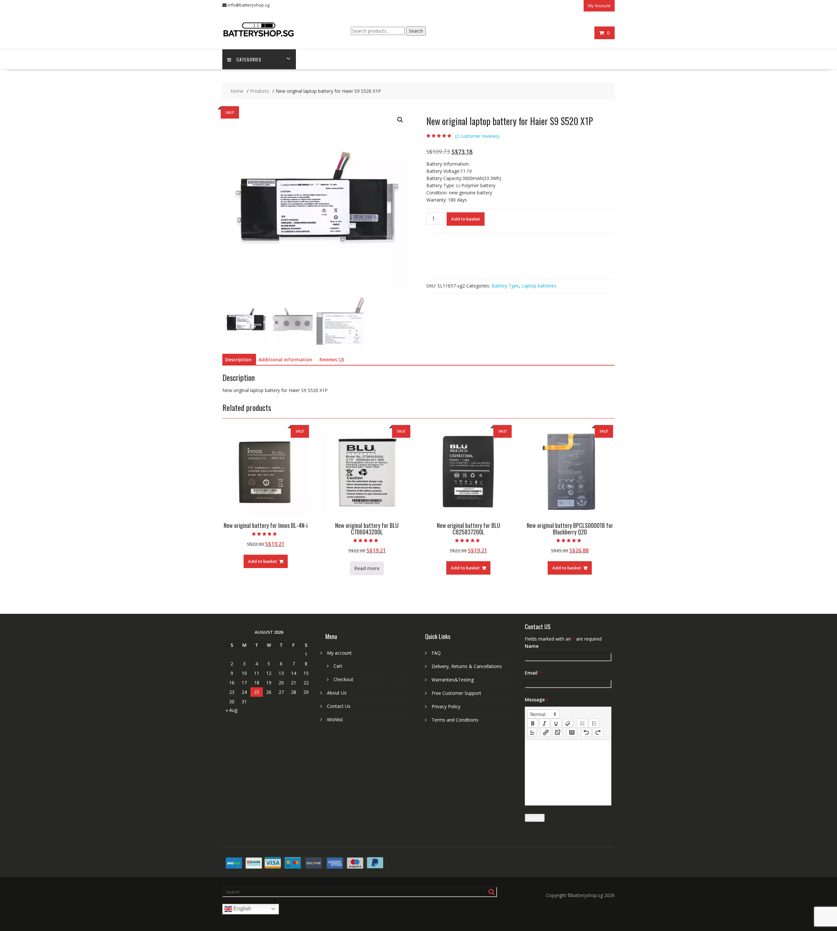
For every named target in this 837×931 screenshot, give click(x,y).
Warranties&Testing (453, 680)
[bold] (532, 723)
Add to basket (465, 219)
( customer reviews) (477, 136)
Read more (366, 568)
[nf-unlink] (557, 732)
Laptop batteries (538, 286)
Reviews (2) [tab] (331, 359)
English (241, 908)
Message (537, 699)
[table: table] (572, 732)
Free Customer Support (456, 693)
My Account (599, 5)
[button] (400, 120)
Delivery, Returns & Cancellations (467, 666)
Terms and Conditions (455, 720)
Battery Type (505, 286)
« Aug (231, 710)
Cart (337, 666)
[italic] (544, 723)
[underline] (556, 723)
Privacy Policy (446, 706)
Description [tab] (238, 359)
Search (416, 31)
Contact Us (338, 706)
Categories (248, 59)
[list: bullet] (594, 723)
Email (533, 673)
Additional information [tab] (285, 359)
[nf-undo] (586, 732)
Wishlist (335, 719)
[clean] (568, 723)
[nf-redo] (598, 732)
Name (531, 646)
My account (339, 653)
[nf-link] (545, 732)
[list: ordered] (582, 723)
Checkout (343, 679)
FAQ (436, 653)
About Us (337, 693)
